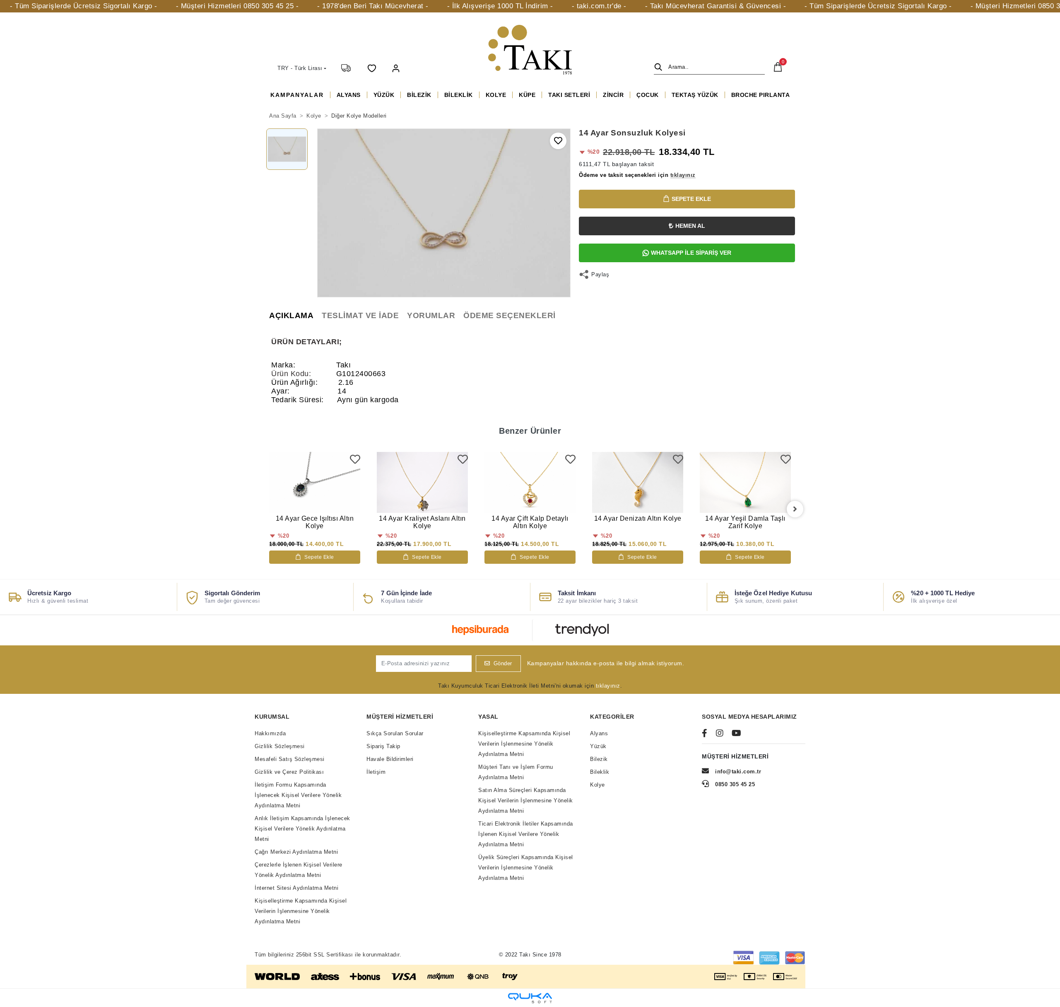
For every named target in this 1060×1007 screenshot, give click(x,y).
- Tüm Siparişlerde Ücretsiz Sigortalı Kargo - (83, 6)
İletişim (375, 772)
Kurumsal (272, 716)
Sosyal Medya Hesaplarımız (749, 716)
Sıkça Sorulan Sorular (395, 733)
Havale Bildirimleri (390, 759)
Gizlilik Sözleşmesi (280, 746)
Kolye (597, 785)
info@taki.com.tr (738, 771)
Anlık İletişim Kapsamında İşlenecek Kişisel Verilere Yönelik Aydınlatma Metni (302, 828)
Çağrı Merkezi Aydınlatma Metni (296, 852)
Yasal (488, 716)
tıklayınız (608, 686)
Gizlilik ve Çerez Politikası (289, 772)
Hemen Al (690, 225)
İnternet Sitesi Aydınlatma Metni (296, 888)
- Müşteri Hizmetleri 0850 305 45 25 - (237, 6)
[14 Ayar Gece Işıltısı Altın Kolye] (314, 482)
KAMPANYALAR (297, 95)
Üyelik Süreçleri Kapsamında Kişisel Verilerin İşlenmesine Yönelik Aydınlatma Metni (525, 867)
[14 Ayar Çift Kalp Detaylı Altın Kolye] (530, 482)
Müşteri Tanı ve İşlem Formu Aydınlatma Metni (515, 772)
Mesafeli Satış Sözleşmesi (290, 759)
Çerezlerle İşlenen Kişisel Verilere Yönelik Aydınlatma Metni (298, 870)
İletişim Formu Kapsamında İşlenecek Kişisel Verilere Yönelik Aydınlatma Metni (298, 795)
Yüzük (598, 746)
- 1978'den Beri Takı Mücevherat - (373, 6)
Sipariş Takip (383, 746)
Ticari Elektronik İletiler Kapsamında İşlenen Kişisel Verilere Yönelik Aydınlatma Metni (525, 834)
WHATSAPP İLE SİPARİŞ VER (691, 252)
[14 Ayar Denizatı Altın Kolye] (637, 482)
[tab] (291, 316)
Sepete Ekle (691, 199)
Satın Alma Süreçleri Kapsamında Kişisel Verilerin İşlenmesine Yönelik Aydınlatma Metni (525, 800)
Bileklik (599, 772)
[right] (795, 509)
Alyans (599, 733)
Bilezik (599, 759)
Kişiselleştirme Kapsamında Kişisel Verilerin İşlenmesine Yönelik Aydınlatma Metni (301, 911)
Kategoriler (612, 716)
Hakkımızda (270, 733)
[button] (395, 68)
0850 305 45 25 (734, 784)
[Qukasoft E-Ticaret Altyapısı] (530, 998)
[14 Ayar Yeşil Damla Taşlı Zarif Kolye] (745, 482)
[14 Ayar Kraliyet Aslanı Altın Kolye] (422, 482)
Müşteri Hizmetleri (399, 716)
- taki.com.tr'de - (599, 6)
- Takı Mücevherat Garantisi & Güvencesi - (715, 6)
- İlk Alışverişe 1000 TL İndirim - (500, 6)
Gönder (503, 663)
